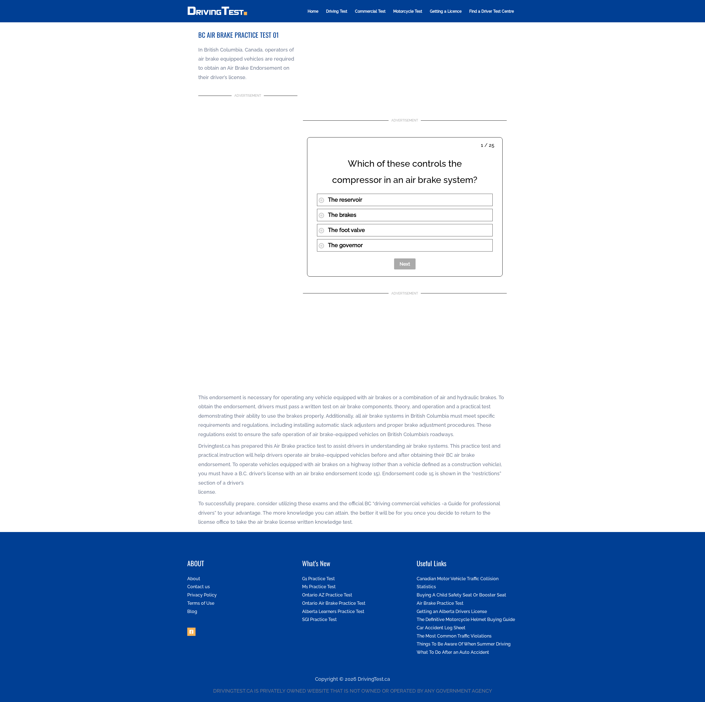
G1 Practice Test (318, 578)
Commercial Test (370, 11)
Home (313, 11)
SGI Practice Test (319, 619)
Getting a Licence (446, 11)
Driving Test (336, 11)
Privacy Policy (202, 595)
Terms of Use (200, 603)
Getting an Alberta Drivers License (452, 611)
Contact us (198, 586)
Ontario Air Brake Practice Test (333, 603)
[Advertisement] (247, 153)
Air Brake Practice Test (440, 603)
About (193, 578)
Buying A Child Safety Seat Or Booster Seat (461, 595)
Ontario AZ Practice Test (327, 595)
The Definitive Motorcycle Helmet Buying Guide (466, 619)
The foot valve (346, 230)
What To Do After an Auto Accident (453, 652)
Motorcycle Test (407, 11)
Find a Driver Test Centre (491, 11)
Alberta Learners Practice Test (333, 611)
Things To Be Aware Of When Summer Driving (464, 644)
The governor (345, 245)
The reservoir (344, 199)
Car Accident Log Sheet (441, 627)
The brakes (341, 215)
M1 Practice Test (319, 586)
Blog (192, 611)
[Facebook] (191, 632)
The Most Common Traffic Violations (454, 636)
